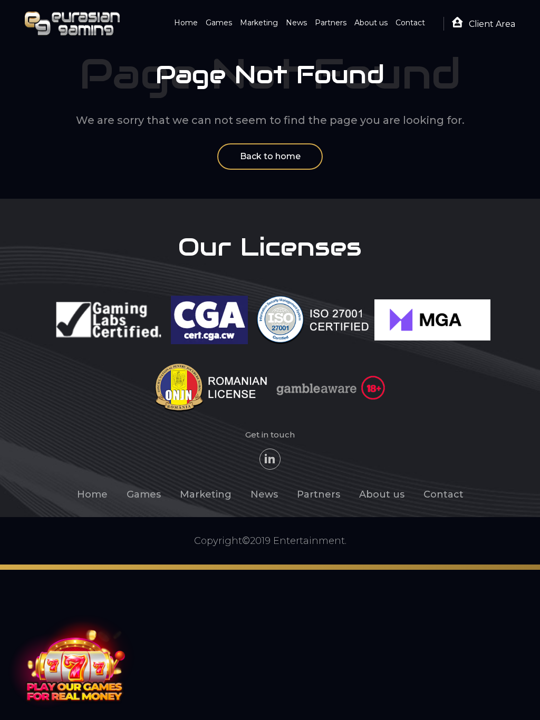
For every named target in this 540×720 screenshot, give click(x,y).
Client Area (491, 24)
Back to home (270, 156)
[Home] (72, 23)
